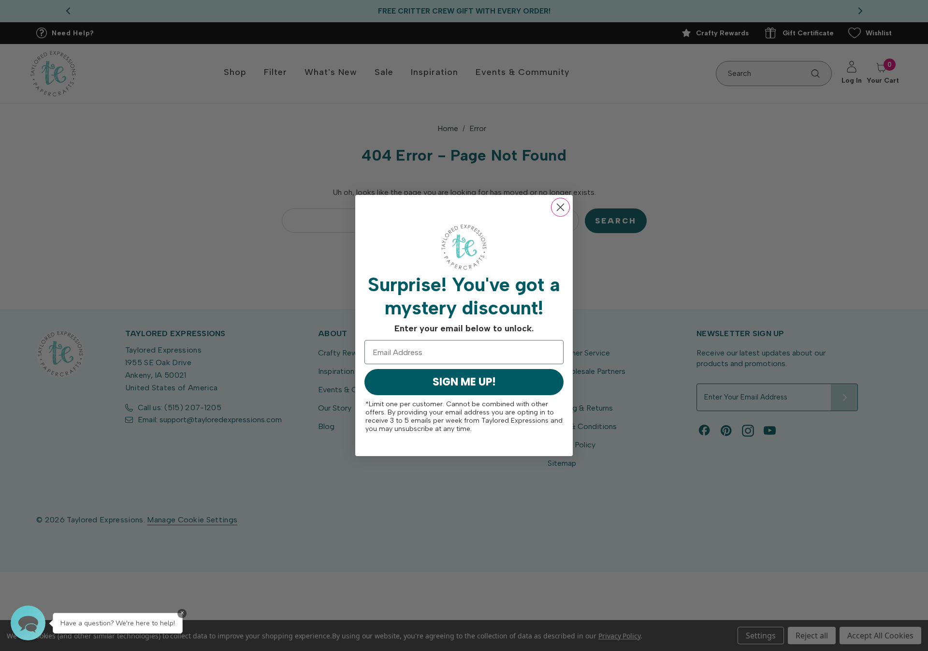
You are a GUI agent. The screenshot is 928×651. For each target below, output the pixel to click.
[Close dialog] (560, 207)
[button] (28, 623)
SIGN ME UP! (464, 381)
